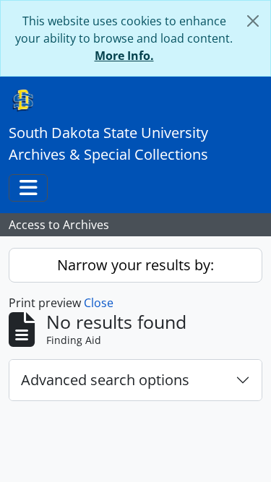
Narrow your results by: (135, 265)
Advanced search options (105, 380)
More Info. (124, 56)
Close (98, 303)
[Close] (253, 21)
